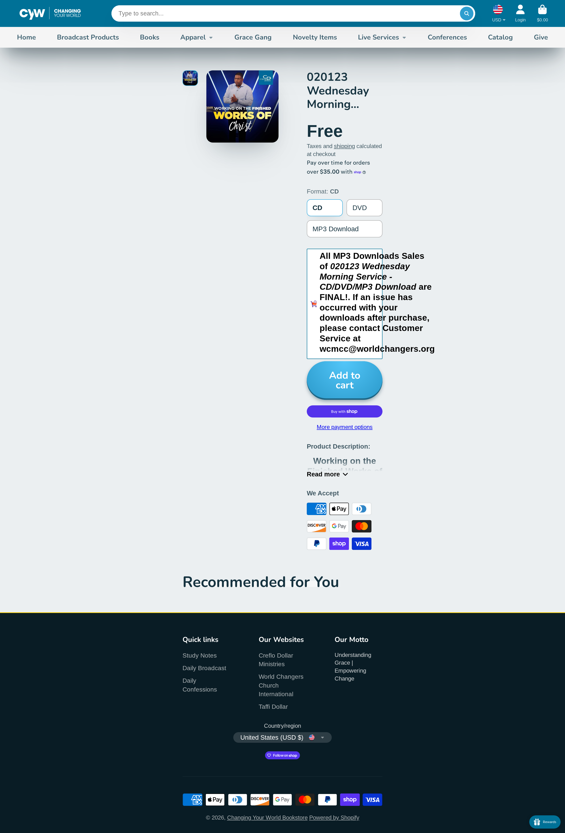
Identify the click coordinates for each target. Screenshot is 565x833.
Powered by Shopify (334, 817)
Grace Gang (253, 37)
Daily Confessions (200, 685)
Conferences (447, 37)
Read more (323, 474)
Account (520, 13)
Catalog (500, 37)
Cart (542, 13)
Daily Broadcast (204, 668)
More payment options (345, 427)
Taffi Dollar (273, 706)
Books (149, 37)
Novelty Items (315, 37)
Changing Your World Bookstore (267, 817)
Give (541, 37)
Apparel (193, 37)
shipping (344, 146)
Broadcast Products (88, 37)
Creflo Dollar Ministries (276, 660)
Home (26, 37)
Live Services (378, 37)
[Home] (50, 13)
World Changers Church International (281, 685)
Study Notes (200, 655)
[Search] (466, 13)
